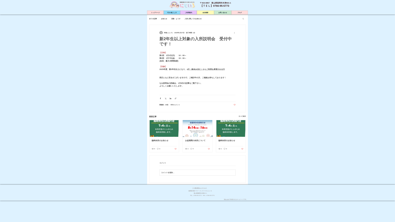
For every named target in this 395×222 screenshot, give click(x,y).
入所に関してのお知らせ (193, 19)
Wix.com (226, 199)
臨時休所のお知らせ (160, 140)
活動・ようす (176, 19)
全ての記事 (153, 19)
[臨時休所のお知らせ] (164, 128)
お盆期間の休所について (195, 140)
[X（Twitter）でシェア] (165, 98)
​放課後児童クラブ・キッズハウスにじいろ (200, 191)
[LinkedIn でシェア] (170, 98)
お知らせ (164, 19)
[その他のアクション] (234, 32)
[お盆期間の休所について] (197, 128)
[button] (243, 18)
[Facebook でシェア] (160, 98)
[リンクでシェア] (176, 98)
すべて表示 (242, 116)
